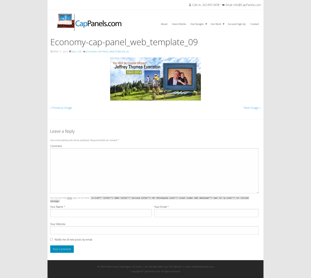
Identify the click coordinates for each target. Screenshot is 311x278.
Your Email (161, 206)
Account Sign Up (237, 24)
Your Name (57, 206)
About (164, 24)
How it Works (179, 24)
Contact (254, 24)
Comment (56, 146)
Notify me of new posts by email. (74, 239)
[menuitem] (164, 24)
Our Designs (197, 24)
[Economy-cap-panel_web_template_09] (155, 79)
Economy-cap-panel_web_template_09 (107, 51)
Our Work (216, 24)
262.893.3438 (210, 5)
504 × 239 (77, 51)
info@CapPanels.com (247, 5)
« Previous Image (61, 108)
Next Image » (252, 108)
